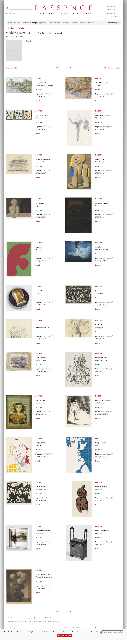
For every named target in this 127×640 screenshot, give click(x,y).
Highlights (42, 23)
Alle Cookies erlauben (64, 635)
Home (10, 23)
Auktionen (17, 23)
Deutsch (110, 23)
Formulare (74, 23)
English (117, 23)
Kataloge (33, 23)
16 (70, 67)
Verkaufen (57, 23)
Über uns (90, 23)
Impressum (98, 628)
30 (105, 68)
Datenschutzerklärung (93, 632)
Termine (26, 23)
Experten (66, 23)
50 (109, 68)
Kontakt (83, 23)
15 (102, 68)
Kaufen (50, 23)
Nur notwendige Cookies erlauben (112, 632)
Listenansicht (12, 68)
